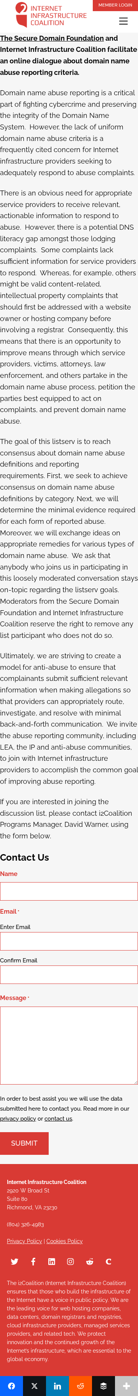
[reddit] (89, 1261)
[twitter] (14, 1261)
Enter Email (15, 927)
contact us (58, 1118)
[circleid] (108, 1261)
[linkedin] (52, 1261)
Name (9, 874)
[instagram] (71, 1261)
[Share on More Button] (126, 1386)
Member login (115, 5)
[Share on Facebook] (11, 1386)
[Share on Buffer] (103, 1386)
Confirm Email (18, 960)
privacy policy (18, 1118)
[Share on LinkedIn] (57, 1386)
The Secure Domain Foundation (52, 38)
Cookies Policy (64, 1241)
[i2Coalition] (51, 16)
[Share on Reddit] (80, 1386)
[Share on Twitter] (34, 1386)
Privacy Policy (24, 1241)
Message (14, 998)
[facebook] (33, 1261)
